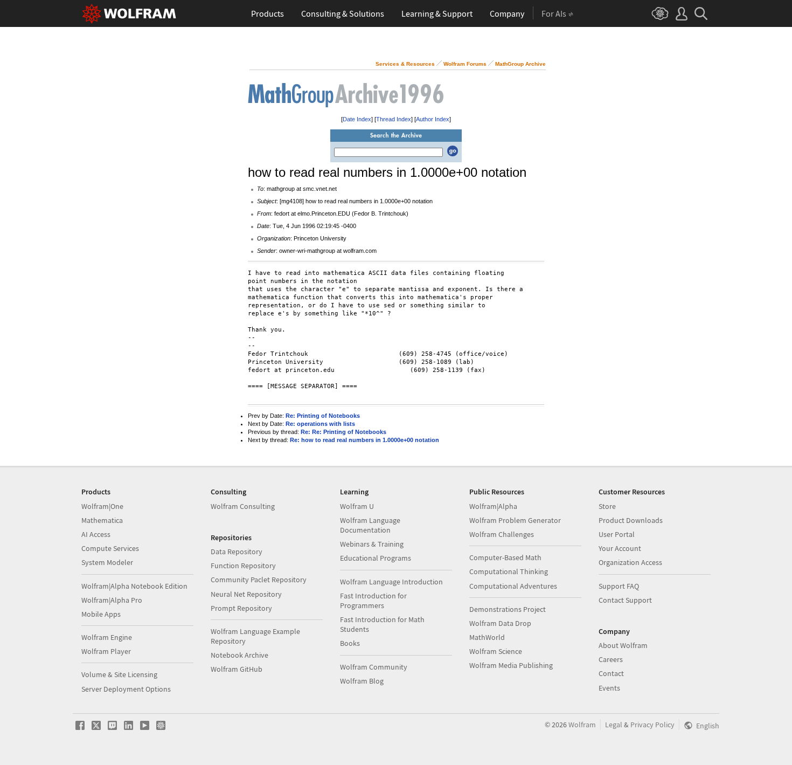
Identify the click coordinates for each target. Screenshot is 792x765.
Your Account (620, 548)
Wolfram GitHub (236, 669)
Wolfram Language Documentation (370, 525)
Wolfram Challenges (501, 534)
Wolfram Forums (465, 64)
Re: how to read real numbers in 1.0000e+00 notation (364, 440)
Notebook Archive (239, 655)
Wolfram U (357, 506)
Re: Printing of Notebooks (323, 415)
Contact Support (625, 600)
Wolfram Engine (106, 637)
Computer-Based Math (505, 557)
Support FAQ (619, 586)
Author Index (432, 119)
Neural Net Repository (246, 594)
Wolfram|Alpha (493, 506)
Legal (613, 724)
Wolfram (582, 724)
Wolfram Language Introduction (391, 582)
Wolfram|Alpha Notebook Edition (134, 586)
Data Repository (236, 551)
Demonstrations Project (507, 609)
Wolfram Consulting (243, 506)
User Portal (617, 534)
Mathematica (102, 520)
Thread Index (393, 119)
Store (607, 506)
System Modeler (107, 562)
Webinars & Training (372, 544)
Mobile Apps (101, 614)
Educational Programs (375, 558)
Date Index (357, 119)
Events (609, 688)
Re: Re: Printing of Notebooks (343, 432)
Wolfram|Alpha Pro (111, 600)
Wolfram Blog (362, 681)
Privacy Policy (652, 724)
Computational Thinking (508, 571)
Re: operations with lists (320, 424)
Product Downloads (631, 520)
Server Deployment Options (126, 689)
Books (350, 643)
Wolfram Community (373, 667)
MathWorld (487, 637)
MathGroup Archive (520, 64)
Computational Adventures (513, 586)
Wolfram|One (102, 506)
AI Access (95, 534)
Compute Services (110, 548)
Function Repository (243, 565)
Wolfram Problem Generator (515, 520)
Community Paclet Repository (259, 579)
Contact (611, 673)
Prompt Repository (241, 608)
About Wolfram (623, 645)
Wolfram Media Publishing (511, 665)
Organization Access (630, 562)
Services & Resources (405, 64)
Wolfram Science (495, 651)
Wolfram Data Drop (500, 623)
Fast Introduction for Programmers (373, 600)
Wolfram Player (106, 651)
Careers (611, 659)
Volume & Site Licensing (119, 674)
